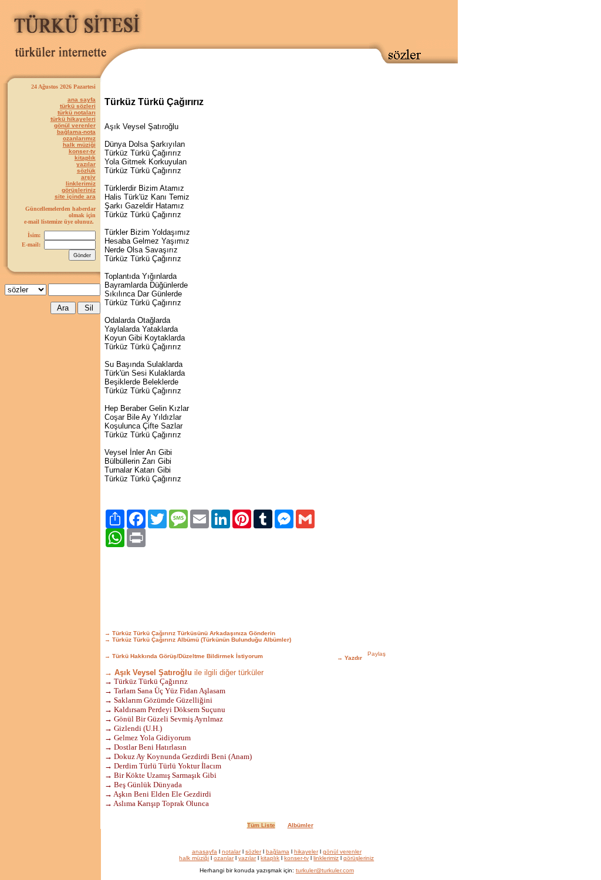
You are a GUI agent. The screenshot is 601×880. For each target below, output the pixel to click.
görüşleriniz (79, 190)
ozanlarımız (79, 138)
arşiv (88, 177)
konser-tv (82, 151)
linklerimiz (81, 183)
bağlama (277, 851)
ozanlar (224, 858)
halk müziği (79, 144)
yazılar (86, 164)
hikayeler (306, 851)
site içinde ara (75, 196)
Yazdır (353, 658)
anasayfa (204, 851)
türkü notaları (77, 112)
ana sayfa (81, 99)
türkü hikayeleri (73, 119)
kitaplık (85, 157)
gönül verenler (75, 125)
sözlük (86, 170)
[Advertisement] (301, 21)
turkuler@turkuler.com (325, 870)
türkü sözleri (78, 106)
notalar (231, 851)
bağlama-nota (76, 132)
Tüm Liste (261, 825)
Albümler (300, 825)
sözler (253, 851)
